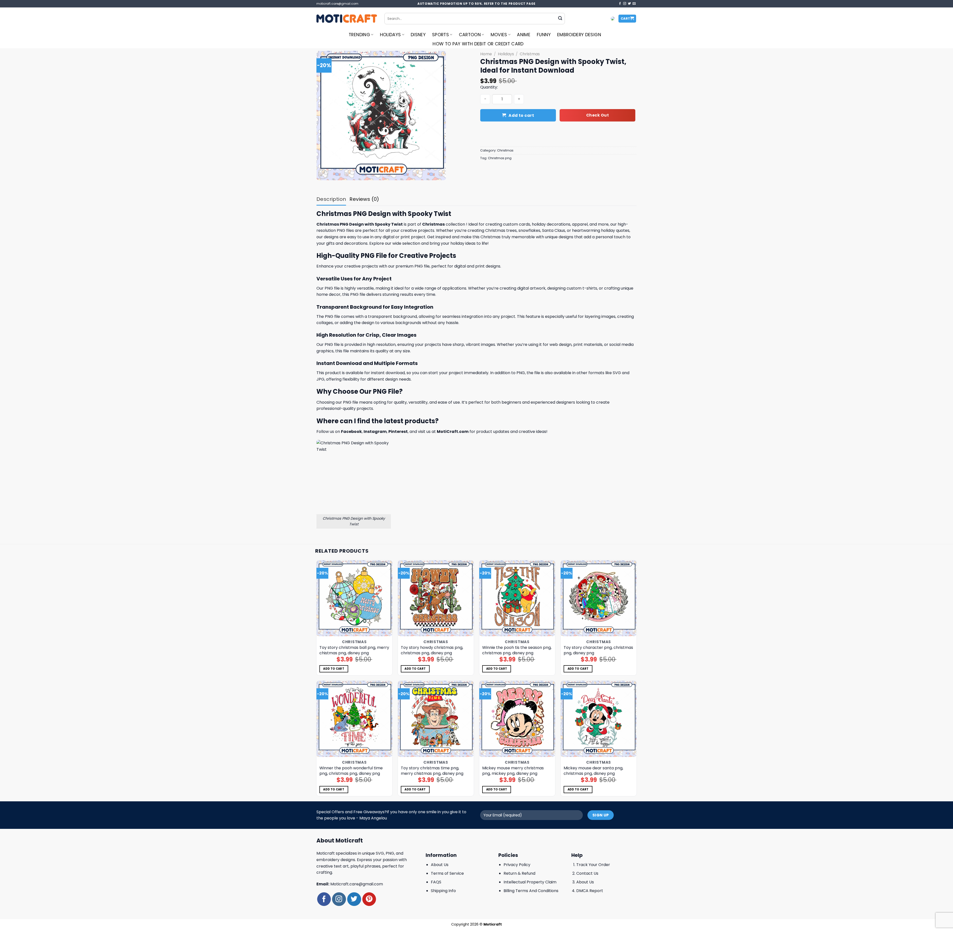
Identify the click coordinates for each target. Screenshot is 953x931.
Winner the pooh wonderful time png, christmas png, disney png (351, 770)
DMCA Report (589, 891)
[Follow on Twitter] (629, 3)
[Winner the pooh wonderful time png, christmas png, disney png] (354, 719)
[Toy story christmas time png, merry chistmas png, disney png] (436, 719)
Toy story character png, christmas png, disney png (598, 650)
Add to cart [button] (333, 669)
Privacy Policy (517, 865)
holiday (539, 224)
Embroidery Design (579, 35)
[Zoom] (323, 174)
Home (486, 54)
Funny (544, 35)
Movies (499, 35)
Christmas (530, 54)
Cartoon (470, 35)
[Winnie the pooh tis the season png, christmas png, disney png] (517, 598)
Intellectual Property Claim (530, 882)
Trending (359, 35)
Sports (440, 35)
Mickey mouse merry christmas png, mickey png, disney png (513, 770)
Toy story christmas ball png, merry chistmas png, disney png (354, 650)
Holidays (390, 35)
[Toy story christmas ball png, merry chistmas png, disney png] (354, 598)
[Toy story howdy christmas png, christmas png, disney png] (436, 598)
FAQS (436, 882)
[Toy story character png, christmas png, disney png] (599, 598)
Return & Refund (519, 873)
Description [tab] (331, 199)
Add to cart (521, 115)
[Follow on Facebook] (619, 3)
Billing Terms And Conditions (531, 891)
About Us (439, 865)
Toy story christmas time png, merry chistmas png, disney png (432, 770)
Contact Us (587, 873)
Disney (418, 35)
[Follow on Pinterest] (369, 899)
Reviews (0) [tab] (364, 199)
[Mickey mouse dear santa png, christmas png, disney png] (599, 719)
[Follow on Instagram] (624, 3)
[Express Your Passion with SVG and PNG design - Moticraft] (346, 18)
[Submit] (560, 18)
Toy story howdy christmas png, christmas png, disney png (432, 650)
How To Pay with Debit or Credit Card (478, 44)
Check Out (597, 115)
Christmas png (499, 158)
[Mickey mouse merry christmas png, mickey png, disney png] (517, 719)
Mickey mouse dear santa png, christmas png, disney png (593, 770)
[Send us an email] (634, 3)
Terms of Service (447, 873)
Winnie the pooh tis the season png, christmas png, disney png (516, 650)
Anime (523, 35)
